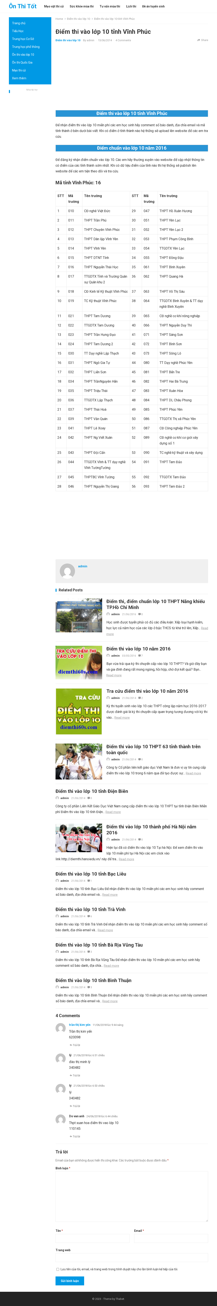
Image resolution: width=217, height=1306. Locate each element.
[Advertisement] (30, 156)
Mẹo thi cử (19, 70)
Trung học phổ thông (26, 46)
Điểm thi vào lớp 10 (78, 18)
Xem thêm (19, 78)
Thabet (120, 1298)
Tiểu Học (18, 31)
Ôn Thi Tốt (22, 6)
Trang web (63, 1250)
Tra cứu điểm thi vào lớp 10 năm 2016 (147, 691)
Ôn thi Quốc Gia (22, 62)
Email (139, 1230)
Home (59, 18)
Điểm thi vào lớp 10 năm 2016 (138, 649)
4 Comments (123, 40)
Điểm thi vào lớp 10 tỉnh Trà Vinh (90, 909)
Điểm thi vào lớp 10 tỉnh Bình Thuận (93, 980)
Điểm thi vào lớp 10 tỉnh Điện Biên (92, 791)
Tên (59, 1230)
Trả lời (76, 1045)
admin (90, 40)
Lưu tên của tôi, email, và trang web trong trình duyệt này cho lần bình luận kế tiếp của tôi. (119, 1269)
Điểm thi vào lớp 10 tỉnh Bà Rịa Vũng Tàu (99, 945)
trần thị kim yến (79, 1024)
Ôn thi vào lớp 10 (23, 54)
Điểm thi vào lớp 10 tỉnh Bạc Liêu (91, 874)
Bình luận (63, 1168)
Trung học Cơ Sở (23, 39)
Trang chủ (18, 23)
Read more (114, 675)
